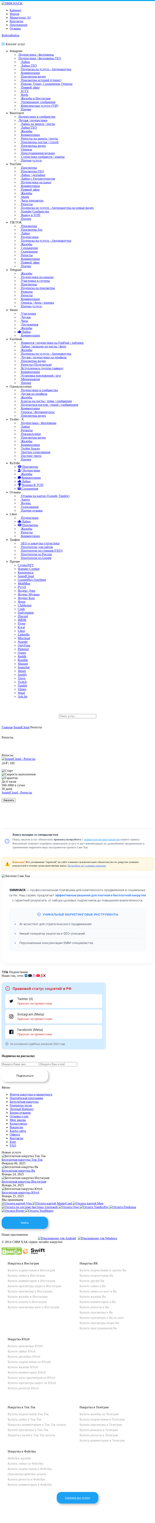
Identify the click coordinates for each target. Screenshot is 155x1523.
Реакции (26, 291)
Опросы (26, 149)
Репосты (26, 204)
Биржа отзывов (20, 1112)
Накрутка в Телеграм (94, 1407)
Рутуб (22, 587)
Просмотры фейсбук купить (27, 1474)
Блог (13, 1142)
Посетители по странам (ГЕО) (41, 550)
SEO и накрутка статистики (40, 543)
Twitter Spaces (30, 448)
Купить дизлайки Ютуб (24, 1356)
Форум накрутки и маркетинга (31, 1094)
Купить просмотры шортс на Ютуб (32, 1383)
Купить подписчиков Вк (96, 1275)
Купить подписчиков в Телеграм (102, 1419)
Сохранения (29, 248)
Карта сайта (18, 1131)
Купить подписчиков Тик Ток (28, 1414)
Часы (24, 321)
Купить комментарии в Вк (98, 1302)
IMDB (22, 620)
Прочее (25, 109)
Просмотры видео (33, 76)
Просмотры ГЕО (32, 171)
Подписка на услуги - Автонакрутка (45, 69)
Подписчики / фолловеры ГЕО (39, 58)
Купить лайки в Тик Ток (24, 1419)
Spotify (22, 674)
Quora (22, 652)
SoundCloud (26, 576)
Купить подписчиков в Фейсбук (30, 1469)
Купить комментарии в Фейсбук (30, 1484)
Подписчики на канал (35, 182)
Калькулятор (18, 1123)
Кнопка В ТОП (32, 485)
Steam (22, 671)
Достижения (29, 324)
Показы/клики (30, 434)
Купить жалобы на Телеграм (99, 1414)
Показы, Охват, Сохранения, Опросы (46, 84)
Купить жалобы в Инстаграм (27, 1296)
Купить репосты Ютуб (23, 1388)
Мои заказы (18, 1120)
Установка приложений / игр (40, 375)
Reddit (22, 656)
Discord (23, 616)
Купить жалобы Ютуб (23, 1367)
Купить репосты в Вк (94, 1307)
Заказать (8, 800)
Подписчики (29, 237)
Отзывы (15, 28)
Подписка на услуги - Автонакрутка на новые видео (57, 207)
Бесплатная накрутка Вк (18, 1170)
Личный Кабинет (22, 1109)
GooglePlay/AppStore (32, 579)
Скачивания (29, 251)
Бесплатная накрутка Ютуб (20, 1192)
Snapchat (23, 667)
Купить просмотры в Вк (96, 1312)
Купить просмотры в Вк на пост (102, 1317)
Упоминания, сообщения (37, 102)
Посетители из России (36, 554)
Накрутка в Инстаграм (23, 1263)
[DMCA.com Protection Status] (12, 1253)
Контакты (16, 21)
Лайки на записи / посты (37, 124)
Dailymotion (26, 612)
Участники (28, 313)
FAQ (13, 1145)
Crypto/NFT (26, 565)
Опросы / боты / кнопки (37, 302)
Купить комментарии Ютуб (27, 1372)
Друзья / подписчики (32, 120)
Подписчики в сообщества (36, 116)
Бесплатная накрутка (24, 1101)
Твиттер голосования (35, 452)
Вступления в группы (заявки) (41, 368)
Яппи (21, 601)
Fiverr (21, 623)
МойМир (24, 583)
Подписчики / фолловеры (36, 54)
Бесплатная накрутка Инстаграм (24, 1181)
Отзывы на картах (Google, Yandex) (44, 496)
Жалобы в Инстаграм (35, 98)
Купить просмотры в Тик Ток (28, 1430)
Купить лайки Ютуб (22, 1351)
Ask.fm (22, 696)
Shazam (23, 663)
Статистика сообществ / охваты (42, 156)
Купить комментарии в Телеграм (102, 1440)
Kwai (21, 627)
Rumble (23, 660)
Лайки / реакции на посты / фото (43, 346)
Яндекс (25, 503)
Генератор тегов (21, 1105)
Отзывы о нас (19, 1116)
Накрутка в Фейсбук (22, 1451)
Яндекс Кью (26, 598)
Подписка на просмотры (37, 288)
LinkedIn (23, 634)
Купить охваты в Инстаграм (27, 1302)
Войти (6, 35)
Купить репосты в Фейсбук (26, 1479)
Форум (14, 14)
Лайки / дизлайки (32, 175)
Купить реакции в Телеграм (99, 1430)
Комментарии (30, 73)
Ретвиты (26, 430)
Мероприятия (30, 379)
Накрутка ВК (89, 1263)
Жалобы (26, 131)
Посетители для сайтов (36, 547)
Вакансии (16, 1127)
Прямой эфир (30, 87)
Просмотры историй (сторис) (40, 80)
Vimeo (22, 689)
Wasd (21, 693)
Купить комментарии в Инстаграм (31, 1281)
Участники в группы (35, 280)
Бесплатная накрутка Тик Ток (22, 1159)
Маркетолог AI (20, 17)
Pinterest (23, 649)
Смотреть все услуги (77, 1497)
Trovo (21, 678)
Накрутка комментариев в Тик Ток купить (37, 1424)
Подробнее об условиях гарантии (87, 865)
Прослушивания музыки (37, 153)
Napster (23, 641)
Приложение (18, 25)
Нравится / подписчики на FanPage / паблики (52, 342)
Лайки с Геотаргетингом (37, 178)
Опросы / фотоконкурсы (37, 412)
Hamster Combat (28, 569)
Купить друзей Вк (92, 1281)
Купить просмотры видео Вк (99, 1323)
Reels (24, 94)
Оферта (15, 1134)
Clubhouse (24, 605)
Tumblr (22, 685)
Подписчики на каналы (36, 277)
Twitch (22, 682)
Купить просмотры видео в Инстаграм (34, 1286)
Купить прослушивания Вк (98, 1328)
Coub (21, 609)
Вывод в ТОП (30, 215)
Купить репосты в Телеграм (99, 1435)
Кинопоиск (26, 572)
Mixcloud (24, 638)
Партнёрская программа (26, 1098)
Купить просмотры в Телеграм (101, 1424)
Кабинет (15, 10)
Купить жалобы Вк (93, 1296)
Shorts (24, 197)
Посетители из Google (35, 558)
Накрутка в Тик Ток (21, 1407)
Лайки (25, 62)
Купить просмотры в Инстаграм (30, 1291)
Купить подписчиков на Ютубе (29, 1362)
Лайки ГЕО (28, 65)
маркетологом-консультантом (102, 839)
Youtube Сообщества (34, 211)
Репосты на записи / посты (39, 138)
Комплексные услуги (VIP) (39, 105)
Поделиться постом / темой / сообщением (49, 404)
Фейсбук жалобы (19, 1458)
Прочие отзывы (31, 510)
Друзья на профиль (33, 393)
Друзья (25, 317)
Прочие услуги (31, 160)
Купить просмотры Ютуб (25, 1346)
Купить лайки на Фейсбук (26, 1463)
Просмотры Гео (31, 229)
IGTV (24, 91)
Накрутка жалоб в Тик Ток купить (31, 1435)
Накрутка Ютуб (18, 1339)
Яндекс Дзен (26, 590)
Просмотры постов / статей (39, 142)
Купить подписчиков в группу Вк (103, 1270)
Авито (25, 499)
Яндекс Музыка (29, 594)
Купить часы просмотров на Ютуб (31, 1377)
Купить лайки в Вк (93, 1286)
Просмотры (28, 167)
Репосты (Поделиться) (36, 364)
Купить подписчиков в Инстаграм (31, 1270)
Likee (21, 631)
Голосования (29, 507)
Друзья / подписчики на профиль (43, 357)
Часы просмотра (31, 200)
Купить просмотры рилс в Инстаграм (33, 1307)
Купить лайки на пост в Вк (98, 1291)
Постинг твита (30, 455)
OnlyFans (24, 645)
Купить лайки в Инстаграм (26, 1275)
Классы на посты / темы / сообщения (46, 401)
